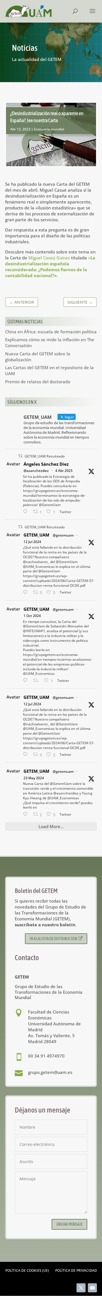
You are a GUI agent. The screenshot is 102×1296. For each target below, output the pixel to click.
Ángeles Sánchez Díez (46, 464)
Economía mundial (49, 129)
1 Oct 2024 (32, 615)
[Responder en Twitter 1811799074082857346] (27, 592)
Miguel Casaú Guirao (49, 257)
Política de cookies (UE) (27, 1271)
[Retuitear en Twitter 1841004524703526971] (37, 680)
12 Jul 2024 (32, 541)
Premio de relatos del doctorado (37, 381)
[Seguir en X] (81, 1287)
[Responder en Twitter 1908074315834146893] (27, 511)
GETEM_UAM (36, 535)
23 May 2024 (34, 778)
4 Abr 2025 (64, 470)
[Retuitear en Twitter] (20, 456)
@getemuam (63, 535)
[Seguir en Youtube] (92, 1287)
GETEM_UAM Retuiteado (45, 456)
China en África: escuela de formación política (51, 331)
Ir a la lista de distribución (53, 938)
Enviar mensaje (69, 1224)
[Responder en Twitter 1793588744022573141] (27, 814)
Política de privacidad (76, 1271)
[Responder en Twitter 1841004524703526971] (27, 680)
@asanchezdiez (36, 470)
